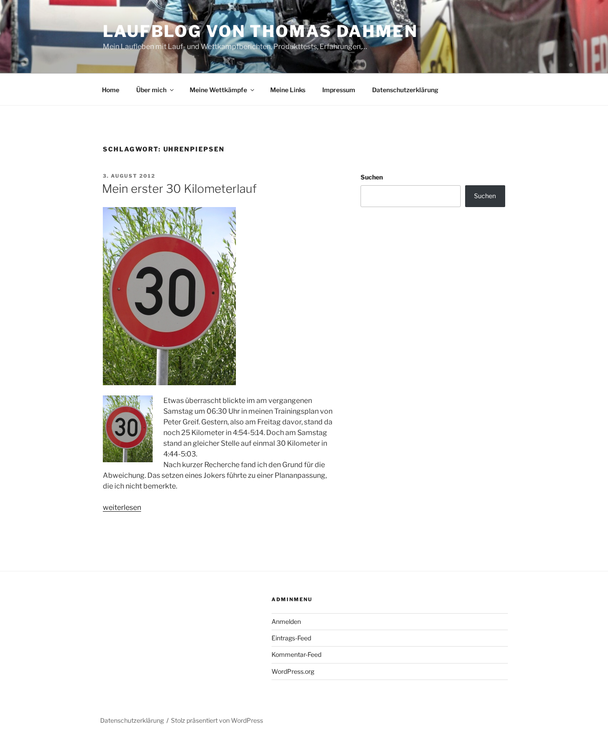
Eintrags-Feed (291, 638)
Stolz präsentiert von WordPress (217, 720)
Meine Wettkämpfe (218, 90)
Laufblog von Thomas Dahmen (260, 31)
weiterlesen (122, 507)
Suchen (372, 177)
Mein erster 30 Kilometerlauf (179, 188)
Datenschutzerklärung (405, 90)
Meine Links (287, 90)
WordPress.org (293, 671)
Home (110, 90)
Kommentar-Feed (296, 654)
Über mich (151, 90)
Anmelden (286, 621)
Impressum (338, 90)
